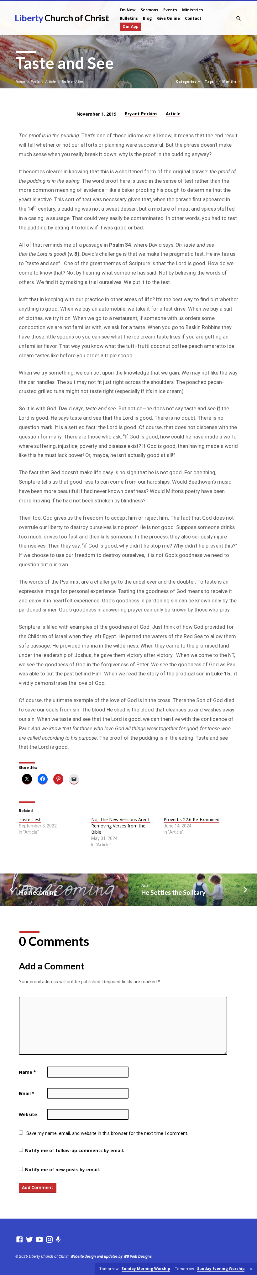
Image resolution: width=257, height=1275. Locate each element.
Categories (186, 81)
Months (230, 81)
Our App (131, 26)
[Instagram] (49, 1239)
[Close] (251, 1269)
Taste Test (30, 819)
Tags (210, 81)
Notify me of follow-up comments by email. (74, 1150)
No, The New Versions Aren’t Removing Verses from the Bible (120, 825)
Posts (35, 82)
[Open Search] (239, 18)
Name (27, 1072)
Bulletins (129, 18)
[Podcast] (58, 1239)
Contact (193, 18)
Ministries (192, 10)
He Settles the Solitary (173, 892)
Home (20, 82)
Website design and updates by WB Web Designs (111, 1256)
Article (50, 82)
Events (170, 10)
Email (26, 1093)
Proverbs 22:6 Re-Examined (191, 819)
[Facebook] (19, 1239)
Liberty (61, 18)
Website (28, 1114)
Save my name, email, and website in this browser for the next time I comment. (107, 1133)
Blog (147, 18)
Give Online (168, 18)
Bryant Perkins (141, 114)
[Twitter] (29, 1239)
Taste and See (72, 82)
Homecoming (38, 892)
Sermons (149, 10)
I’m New (128, 10)
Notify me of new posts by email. (62, 1170)
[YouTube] (39, 1239)
